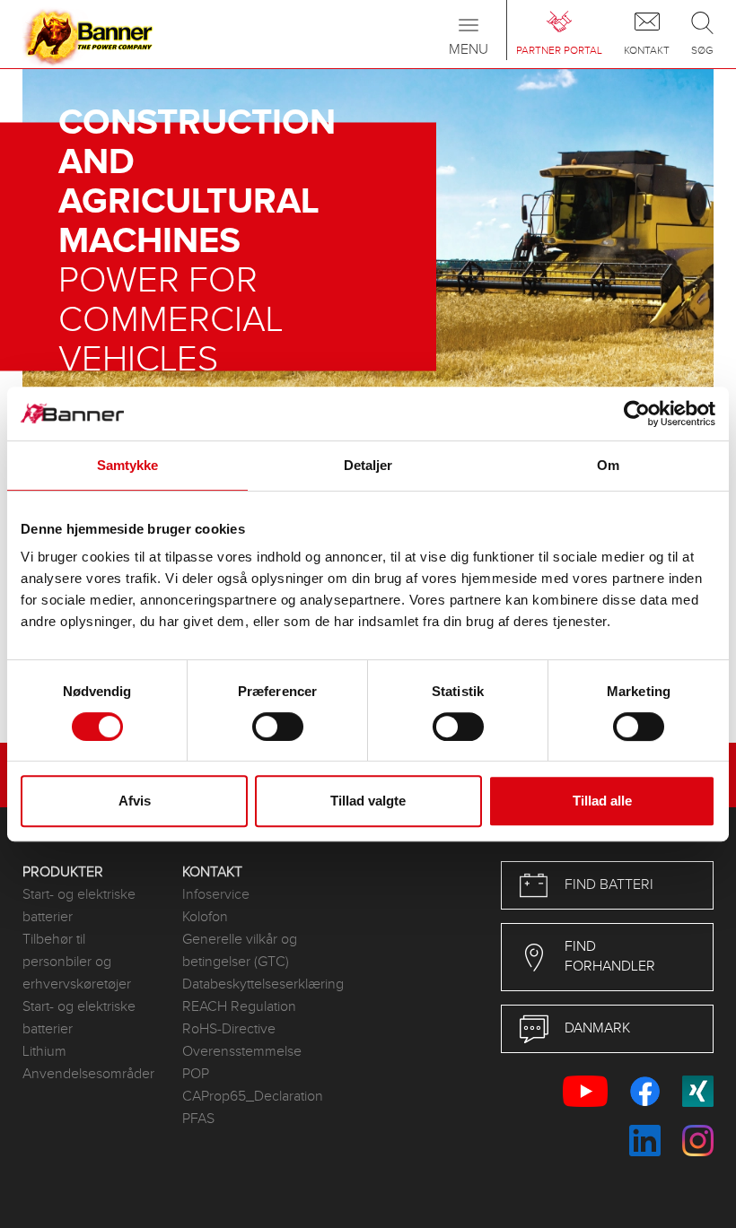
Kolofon (205, 917)
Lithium (44, 1051)
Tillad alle (602, 800)
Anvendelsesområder (88, 1074)
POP (195, 1074)
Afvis (134, 800)
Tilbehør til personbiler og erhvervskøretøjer (76, 962)
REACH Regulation (239, 1006)
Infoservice (216, 894)
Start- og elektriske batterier (79, 906)
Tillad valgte (368, 800)
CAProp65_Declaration (248, 1096)
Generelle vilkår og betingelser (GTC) (239, 951)
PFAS (198, 1119)
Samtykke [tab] (128, 465)
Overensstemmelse (242, 1051)
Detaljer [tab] (368, 465)
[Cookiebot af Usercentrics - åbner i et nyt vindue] (636, 413)
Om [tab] (608, 465)
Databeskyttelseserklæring (248, 984)
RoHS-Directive (229, 1029)
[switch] (277, 726)
